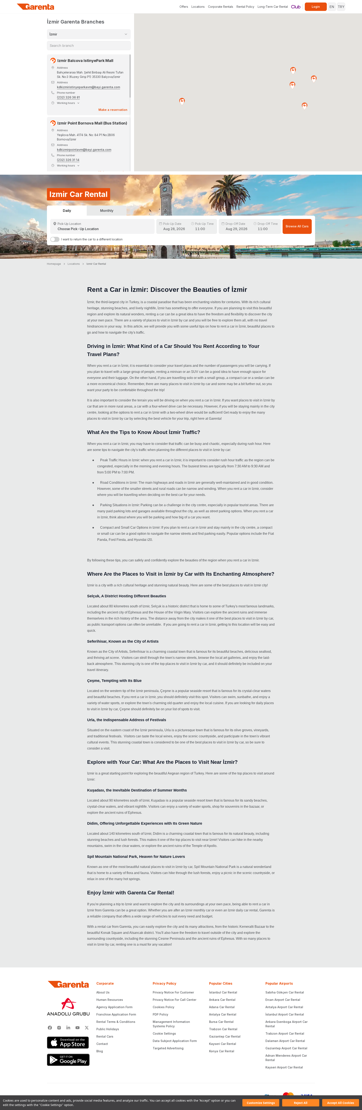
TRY (341, 7)
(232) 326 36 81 (68, 97)
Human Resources (109, 999)
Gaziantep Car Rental (224, 1036)
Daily (67, 210)
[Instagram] (59, 1028)
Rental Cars (104, 1036)
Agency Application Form (114, 1007)
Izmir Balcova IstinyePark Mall (85, 60)
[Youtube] (77, 1028)
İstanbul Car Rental (223, 992)
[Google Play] (68, 1060)
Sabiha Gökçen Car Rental (284, 992)
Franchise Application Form (116, 1014)
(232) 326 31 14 (68, 160)
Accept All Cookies (340, 1103)
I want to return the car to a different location (92, 239)
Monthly (106, 210)
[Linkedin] (68, 1028)
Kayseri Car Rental (222, 1044)
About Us (103, 992)
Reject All (300, 1103)
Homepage (54, 263)
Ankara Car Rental (222, 999)
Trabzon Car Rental (223, 1029)
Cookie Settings (164, 1033)
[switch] (54, 239)
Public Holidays (107, 1029)
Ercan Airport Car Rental (282, 999)
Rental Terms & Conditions (115, 1022)
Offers (184, 6)
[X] (87, 1028)
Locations (198, 6)
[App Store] (68, 1043)
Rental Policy (245, 6)
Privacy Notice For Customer (173, 992)
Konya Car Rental (221, 1051)
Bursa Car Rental (221, 1022)
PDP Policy (160, 1014)
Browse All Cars (297, 226)
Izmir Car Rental (96, 263)
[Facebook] (50, 1028)
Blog (99, 1051)
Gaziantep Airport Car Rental (286, 1048)
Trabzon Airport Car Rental (284, 1033)
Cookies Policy (163, 1007)
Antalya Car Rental (222, 1014)
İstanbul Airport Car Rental (284, 1014)
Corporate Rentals (220, 6)
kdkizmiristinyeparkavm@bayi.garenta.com (88, 87)
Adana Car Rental (222, 1007)
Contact (102, 1044)
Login (316, 6)
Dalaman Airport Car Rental (285, 1041)
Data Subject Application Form (175, 1041)
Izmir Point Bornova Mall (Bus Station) (92, 123)
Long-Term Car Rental (273, 6)
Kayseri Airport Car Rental (284, 1067)
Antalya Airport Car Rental (284, 1007)
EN (332, 7)
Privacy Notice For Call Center (174, 999)
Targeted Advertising (168, 1048)
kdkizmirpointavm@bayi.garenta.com (84, 149)
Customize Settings (261, 1103)
